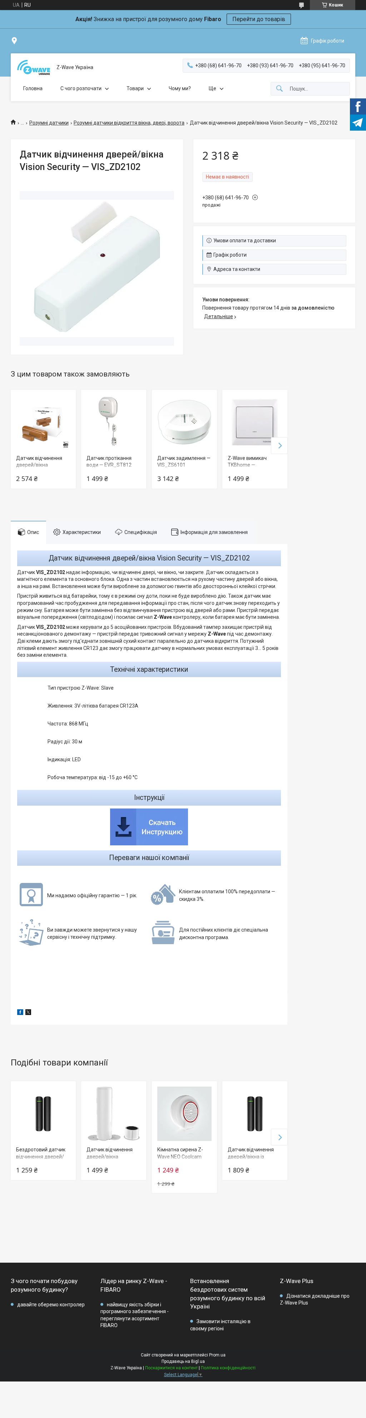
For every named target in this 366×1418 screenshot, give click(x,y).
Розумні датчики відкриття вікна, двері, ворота (129, 123)
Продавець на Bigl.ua (183, 1361)
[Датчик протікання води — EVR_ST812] (113, 422)
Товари (135, 88)
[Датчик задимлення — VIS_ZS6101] (184, 422)
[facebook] (20, 1013)
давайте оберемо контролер (51, 1304)
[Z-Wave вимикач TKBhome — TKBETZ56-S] (255, 422)
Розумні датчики (49, 123)
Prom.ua (217, 1355)
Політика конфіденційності (228, 1367)
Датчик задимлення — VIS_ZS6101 (184, 461)
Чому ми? (180, 88)
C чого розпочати (81, 88)
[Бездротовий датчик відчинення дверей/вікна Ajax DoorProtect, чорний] (43, 1114)
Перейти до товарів (258, 19)
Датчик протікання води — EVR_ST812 (109, 461)
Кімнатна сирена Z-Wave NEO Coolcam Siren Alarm (180, 1156)
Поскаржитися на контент (171, 1367)
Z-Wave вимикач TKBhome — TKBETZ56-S (247, 465)
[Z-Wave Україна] (33, 67)
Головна (33, 88)
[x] (28, 1013)
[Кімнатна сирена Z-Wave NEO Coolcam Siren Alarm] (184, 1114)
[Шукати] (279, 88)
